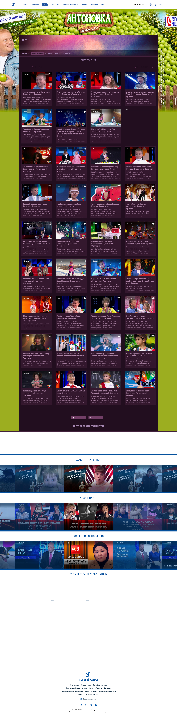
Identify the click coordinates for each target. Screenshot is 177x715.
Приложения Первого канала (76, 688)
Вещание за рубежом (90, 699)
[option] (39, 478)
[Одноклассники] (95, 417)
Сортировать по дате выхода (144, 67)
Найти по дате (37, 67)
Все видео (107, 688)
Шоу (44, 4)
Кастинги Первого (95, 688)
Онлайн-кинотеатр (100, 685)
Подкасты (54, 4)
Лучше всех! (33, 40)
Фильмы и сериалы (70, 4)
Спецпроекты (86, 685)
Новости (35, 4)
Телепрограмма (97, 4)
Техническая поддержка (107, 691)
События (81, 694)
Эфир (26, 4)
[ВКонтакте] (78, 417)
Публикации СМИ (92, 694)
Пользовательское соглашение (72, 691)
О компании (74, 685)
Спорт (84, 4)
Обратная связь (90, 691)
